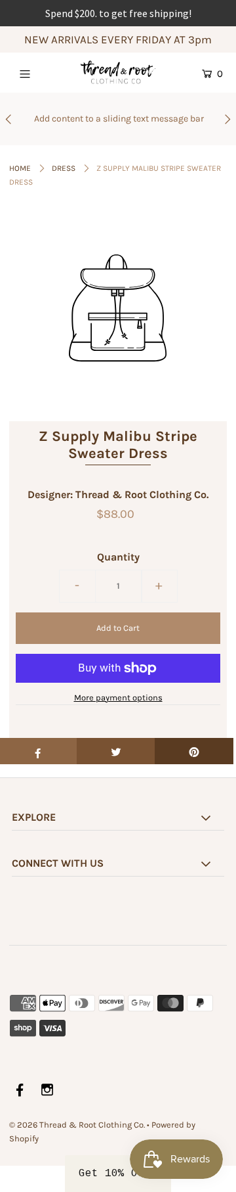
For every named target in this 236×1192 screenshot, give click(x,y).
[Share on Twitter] (116, 751)
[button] (118, 1173)
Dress (63, 168)
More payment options (118, 697)
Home (20, 168)
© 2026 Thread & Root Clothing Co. (77, 1125)
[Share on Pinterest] (194, 751)
